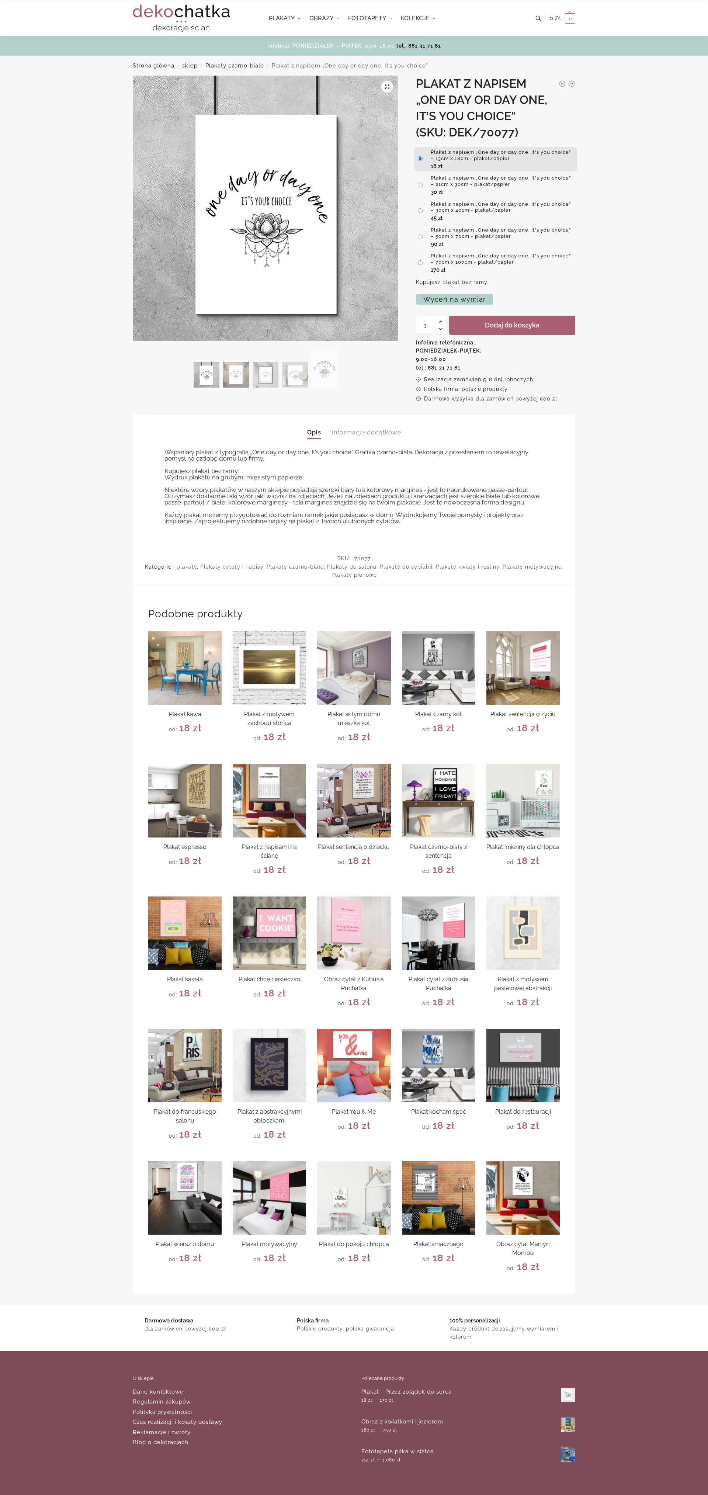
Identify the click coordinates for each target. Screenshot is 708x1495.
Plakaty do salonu (351, 567)
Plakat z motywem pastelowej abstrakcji (523, 984)
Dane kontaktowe (158, 1391)
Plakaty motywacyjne (532, 567)
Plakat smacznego (438, 1244)
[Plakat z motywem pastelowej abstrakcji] (523, 933)
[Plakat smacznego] (438, 1198)
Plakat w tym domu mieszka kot (354, 718)
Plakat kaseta (185, 979)
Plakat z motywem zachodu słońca (269, 718)
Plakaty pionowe (354, 575)
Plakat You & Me (354, 1111)
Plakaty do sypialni (406, 567)
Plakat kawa (185, 714)
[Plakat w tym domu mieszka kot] (354, 668)
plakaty (187, 567)
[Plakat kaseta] (185, 933)
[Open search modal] (542, 18)
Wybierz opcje (185, 755)
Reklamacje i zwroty (162, 1432)
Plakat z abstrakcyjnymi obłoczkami (269, 1116)
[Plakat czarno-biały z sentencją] (438, 800)
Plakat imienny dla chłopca (522, 846)
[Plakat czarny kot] (438, 668)
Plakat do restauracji (523, 1111)
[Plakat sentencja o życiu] (523, 668)
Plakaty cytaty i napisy (231, 567)
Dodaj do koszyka (512, 325)
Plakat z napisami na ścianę (269, 851)
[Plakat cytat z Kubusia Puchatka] (438, 933)
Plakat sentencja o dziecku (354, 846)
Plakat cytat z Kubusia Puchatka (438, 984)
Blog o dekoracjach (160, 1442)
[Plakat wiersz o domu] (185, 1198)
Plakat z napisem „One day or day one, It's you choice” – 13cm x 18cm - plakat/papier (501, 155)
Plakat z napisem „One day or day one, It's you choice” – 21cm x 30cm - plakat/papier (501, 181)
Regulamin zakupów (162, 1401)
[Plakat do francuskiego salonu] (185, 1065)
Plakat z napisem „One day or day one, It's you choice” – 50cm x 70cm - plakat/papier (501, 233)
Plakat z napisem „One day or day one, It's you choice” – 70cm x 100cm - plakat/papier (501, 259)
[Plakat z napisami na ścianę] (269, 800)
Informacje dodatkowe (366, 432)
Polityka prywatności (162, 1412)
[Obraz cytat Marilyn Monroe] (523, 1198)
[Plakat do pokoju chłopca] (354, 1198)
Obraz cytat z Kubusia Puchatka (354, 984)
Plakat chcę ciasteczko (269, 979)
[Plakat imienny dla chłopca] (523, 800)
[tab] (314, 426)
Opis (314, 432)
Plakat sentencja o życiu (523, 714)
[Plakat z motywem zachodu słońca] (269, 668)
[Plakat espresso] (185, 800)
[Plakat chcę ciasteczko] (269, 933)
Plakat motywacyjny (269, 1244)
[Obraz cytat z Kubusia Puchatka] (354, 933)
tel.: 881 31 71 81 (418, 46)
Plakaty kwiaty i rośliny (467, 567)
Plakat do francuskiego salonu (185, 1116)
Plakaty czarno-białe (234, 65)
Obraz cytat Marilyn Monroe (522, 1248)
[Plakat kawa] (185, 668)
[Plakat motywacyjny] (269, 1198)
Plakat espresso (184, 846)
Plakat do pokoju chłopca (354, 1244)
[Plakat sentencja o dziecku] (354, 800)
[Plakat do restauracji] (523, 1065)
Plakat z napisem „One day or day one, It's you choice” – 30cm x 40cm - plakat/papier (501, 207)
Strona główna (153, 65)
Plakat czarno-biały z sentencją (438, 851)
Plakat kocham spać (438, 1111)
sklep (190, 65)
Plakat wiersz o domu (185, 1244)
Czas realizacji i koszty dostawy (177, 1422)
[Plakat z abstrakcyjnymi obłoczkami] (269, 1065)
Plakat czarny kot (438, 714)
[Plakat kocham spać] (438, 1065)
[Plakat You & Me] (354, 1065)
